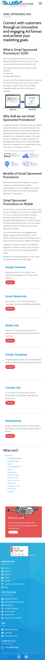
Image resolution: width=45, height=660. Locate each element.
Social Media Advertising (13, 602)
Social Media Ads (16, 296)
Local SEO (8, 633)
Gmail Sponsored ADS (12, 618)
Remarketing (13, 420)
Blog (6, 587)
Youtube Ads (13, 387)
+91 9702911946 (11, 647)
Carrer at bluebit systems (14, 584)
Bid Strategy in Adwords (14, 458)
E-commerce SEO (10, 636)
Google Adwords (15, 267)
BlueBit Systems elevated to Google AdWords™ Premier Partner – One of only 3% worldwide (13, 477)
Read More (10, 282)
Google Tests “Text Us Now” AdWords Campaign (13, 488)
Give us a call (16, 518)
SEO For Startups (11, 629)
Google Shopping (16, 354)
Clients (7, 577)
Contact (6, 257)
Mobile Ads (12, 325)
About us (7, 571)
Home (6, 568)
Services (7, 574)
